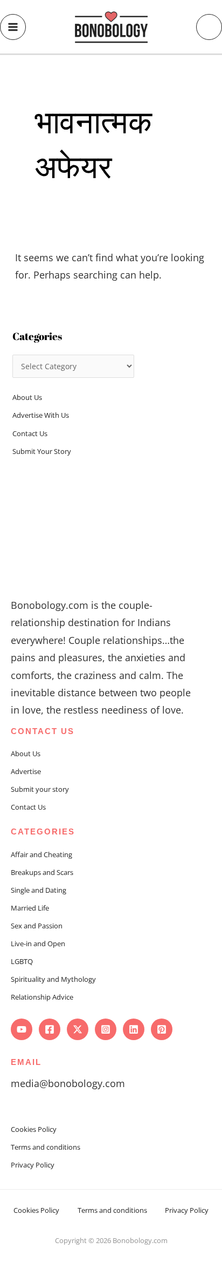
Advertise (26, 771)
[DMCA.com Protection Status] (111, 1253)
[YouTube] (21, 1029)
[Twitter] (77, 1029)
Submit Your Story (41, 451)
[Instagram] (105, 1029)
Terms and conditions (45, 1147)
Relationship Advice (42, 997)
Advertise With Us (40, 415)
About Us (27, 397)
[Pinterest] (161, 1029)
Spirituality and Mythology (53, 979)
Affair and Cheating (41, 854)
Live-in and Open (38, 943)
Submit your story (40, 789)
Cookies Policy (34, 1129)
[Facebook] (49, 1029)
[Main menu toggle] (13, 27)
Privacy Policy (32, 1165)
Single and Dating (38, 890)
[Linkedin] (133, 1029)
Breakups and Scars (42, 872)
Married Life (30, 908)
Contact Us (29, 433)
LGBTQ (22, 961)
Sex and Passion (37, 926)
